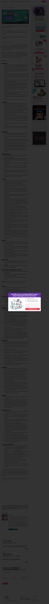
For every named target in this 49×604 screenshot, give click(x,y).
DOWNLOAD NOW (33, 309)
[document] (24, 302)
